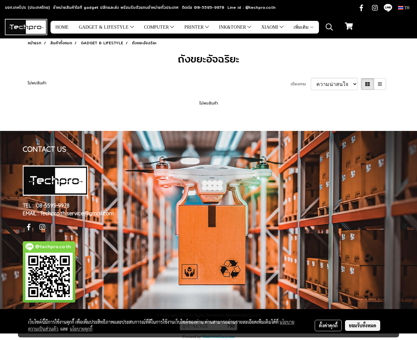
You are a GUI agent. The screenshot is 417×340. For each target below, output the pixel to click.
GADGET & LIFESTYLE (104, 27)
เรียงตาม (301, 84)
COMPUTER (157, 27)
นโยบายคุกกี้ (81, 329)
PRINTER (194, 27)
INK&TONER (233, 27)
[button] (329, 27)
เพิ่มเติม (302, 27)
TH (406, 8)
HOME (62, 27)
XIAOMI (270, 27)
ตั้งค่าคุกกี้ (328, 325)
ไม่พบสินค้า (37, 83)
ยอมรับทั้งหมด (362, 325)
